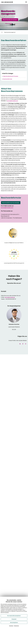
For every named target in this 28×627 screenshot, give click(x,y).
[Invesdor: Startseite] (8, 2)
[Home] (2, 32)
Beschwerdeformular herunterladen (10, 202)
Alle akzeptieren (14, 622)
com (12, 207)
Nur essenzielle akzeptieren (14, 615)
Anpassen (14, 619)
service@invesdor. (6, 207)
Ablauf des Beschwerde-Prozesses (10, 76)
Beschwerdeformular (7, 79)
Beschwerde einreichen (10, 19)
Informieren (8, 23)
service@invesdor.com (12, 100)
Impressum (11, 625)
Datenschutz (16, 625)
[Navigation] (26, 2)
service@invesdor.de (10, 297)
